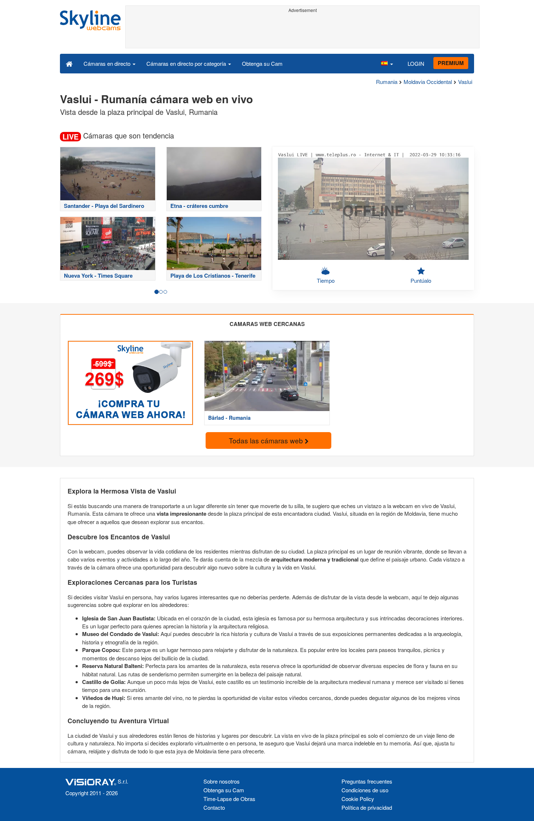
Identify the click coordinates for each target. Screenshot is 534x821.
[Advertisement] (302, 31)
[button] (387, 63)
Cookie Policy (357, 798)
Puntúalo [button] (420, 280)
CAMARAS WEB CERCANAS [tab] (267, 324)
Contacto (214, 807)
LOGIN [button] (416, 63)
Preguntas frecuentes (366, 781)
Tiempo (326, 280)
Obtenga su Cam (262, 63)
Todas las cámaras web (267, 440)
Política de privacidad (366, 807)
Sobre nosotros (221, 781)
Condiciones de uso (364, 790)
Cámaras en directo (108, 63)
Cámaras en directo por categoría (186, 63)
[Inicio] (69, 63)
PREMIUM (451, 63)
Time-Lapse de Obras (229, 798)
